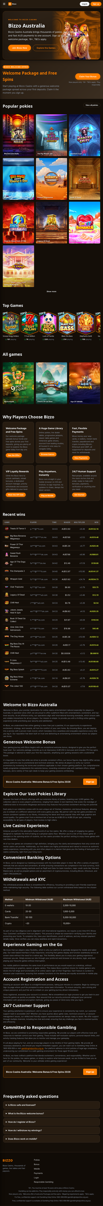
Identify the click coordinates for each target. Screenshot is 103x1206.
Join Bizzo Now (19, 48)
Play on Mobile (47, 495)
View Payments (81, 458)
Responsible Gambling (43, 1183)
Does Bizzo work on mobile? (22, 1139)
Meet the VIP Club (15, 495)
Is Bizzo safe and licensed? (22, 1105)
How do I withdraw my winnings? (25, 1131)
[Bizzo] (16, 4)
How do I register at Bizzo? (22, 1122)
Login (36, 1178)
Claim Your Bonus (87, 76)
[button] (4, 3)
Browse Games (47, 454)
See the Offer (14, 455)
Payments (38, 1174)
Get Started (79, 495)
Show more (51, 291)
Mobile (37, 1169)
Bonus (36, 1165)
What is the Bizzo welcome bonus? (26, 1114)
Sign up (96, 4)
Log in (84, 4)
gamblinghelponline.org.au (32, 1049)
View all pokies (92, 105)
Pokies (37, 1161)
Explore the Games (46, 48)
